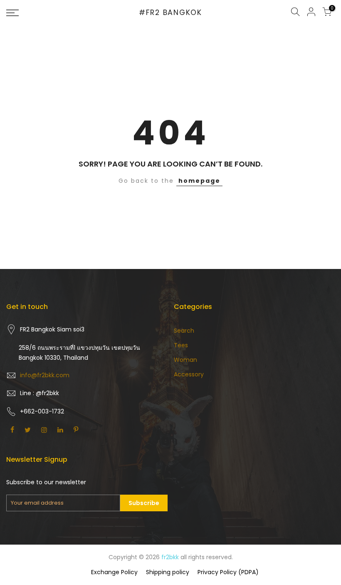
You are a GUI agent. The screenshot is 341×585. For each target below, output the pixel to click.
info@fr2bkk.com (44, 375)
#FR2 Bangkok (170, 13)
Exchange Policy (114, 572)
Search (184, 330)
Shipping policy (167, 572)
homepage (199, 181)
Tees (181, 345)
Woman (185, 360)
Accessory (189, 374)
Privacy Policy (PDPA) (228, 572)
